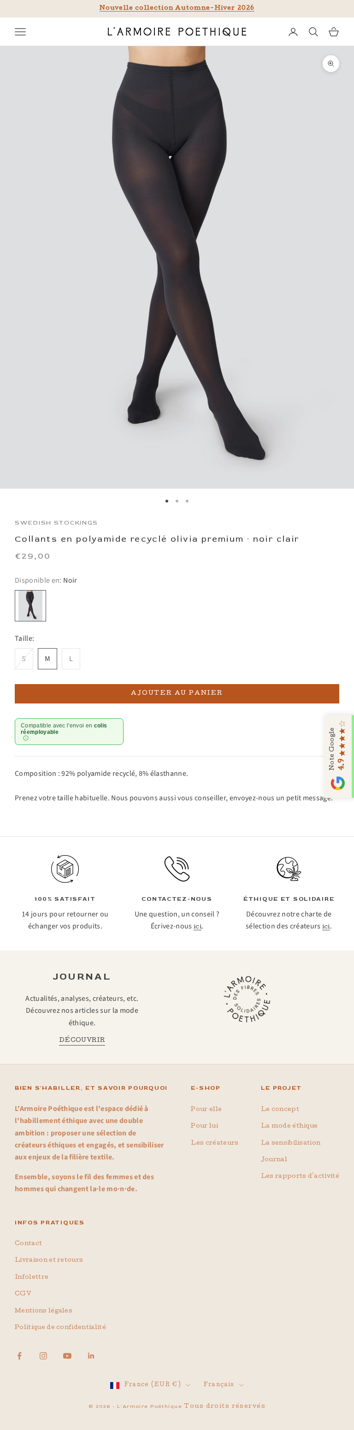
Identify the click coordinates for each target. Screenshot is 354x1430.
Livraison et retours (49, 1261)
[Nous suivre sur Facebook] (19, 1355)
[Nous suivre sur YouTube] (67, 1355)
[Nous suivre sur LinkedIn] (91, 1355)
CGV (23, 1294)
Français (218, 1385)
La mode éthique (289, 1126)
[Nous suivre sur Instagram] (43, 1355)
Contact (28, 1244)
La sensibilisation (291, 1143)
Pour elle (206, 1110)
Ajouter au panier (177, 694)
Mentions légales (43, 1311)
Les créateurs (214, 1143)
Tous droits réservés (225, 1407)
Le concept (280, 1110)
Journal (274, 1160)
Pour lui (204, 1126)
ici (197, 927)
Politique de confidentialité (60, 1328)
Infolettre (31, 1278)
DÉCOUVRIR (82, 1041)
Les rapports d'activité (300, 1177)
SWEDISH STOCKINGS (56, 522)
